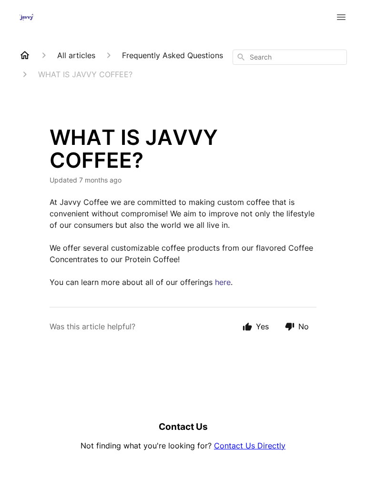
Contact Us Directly (249, 445)
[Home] (24, 55)
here (223, 282)
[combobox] (290, 57)
